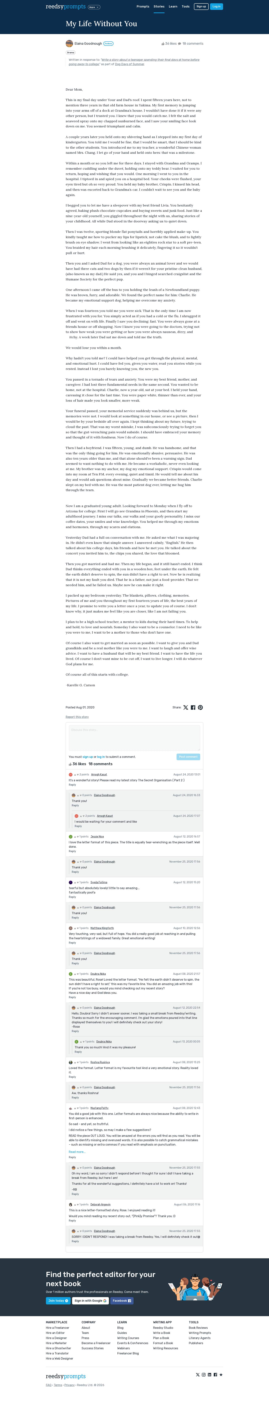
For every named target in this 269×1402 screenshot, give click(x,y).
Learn (173, 6)
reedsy (66, 6)
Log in (217, 6)
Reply (72, 784)
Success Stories (93, 1348)
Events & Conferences (132, 1343)
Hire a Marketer (56, 1343)
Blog (120, 1328)
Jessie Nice (97, 836)
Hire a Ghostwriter (58, 1348)
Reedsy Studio (163, 1328)
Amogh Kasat (99, 774)
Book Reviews (198, 1328)
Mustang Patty (100, 1108)
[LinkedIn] (209, 1375)
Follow (108, 43)
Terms (58, 1385)
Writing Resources (165, 1348)
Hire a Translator (57, 1353)
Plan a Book (161, 1338)
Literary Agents (199, 1338)
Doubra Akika (98, 973)
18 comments (192, 44)
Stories (159, 6)
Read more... (77, 1152)
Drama (70, 52)
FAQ (48, 1385)
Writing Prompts (200, 1333)
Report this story (77, 717)
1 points (84, 836)
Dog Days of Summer (129, 64)
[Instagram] (203, 1375)
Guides (122, 1333)
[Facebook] (215, 1375)
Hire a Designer (56, 1338)
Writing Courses (128, 1338)
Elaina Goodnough (104, 795)
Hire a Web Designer (59, 1358)
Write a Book (161, 1333)
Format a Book (163, 1343)
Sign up (201, 6)
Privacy (69, 1385)
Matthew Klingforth (102, 928)
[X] (198, 1375)
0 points (87, 795)
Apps (92, 7)
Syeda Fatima (99, 882)
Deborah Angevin (101, 1204)
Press (85, 1338)
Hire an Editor (55, 1333)
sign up (88, 757)
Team (85, 1333)
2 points (84, 774)
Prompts (143, 6)
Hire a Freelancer (57, 1328)
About (86, 1328)
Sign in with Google (88, 1300)
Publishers (196, 1343)
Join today (56, 1300)
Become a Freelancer (96, 1343)
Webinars (123, 1348)
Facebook (120, 1300)
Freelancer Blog (128, 1353)
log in (101, 757)
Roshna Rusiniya (100, 1062)
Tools (186, 6)
